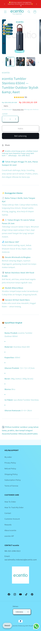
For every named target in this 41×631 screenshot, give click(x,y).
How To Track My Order (14, 507)
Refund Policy (10, 468)
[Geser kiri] (2, 62)
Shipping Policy (11, 474)
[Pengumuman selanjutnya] (36, 3)
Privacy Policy (10, 463)
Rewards (8, 524)
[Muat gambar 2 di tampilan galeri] (20, 61)
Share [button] (7, 145)
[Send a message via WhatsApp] (36, 626)
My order (8, 457)
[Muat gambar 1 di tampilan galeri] (10, 61)
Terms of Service (11, 486)
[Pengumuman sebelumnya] (4, 3)
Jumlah (5, 114)
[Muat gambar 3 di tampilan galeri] (30, 61)
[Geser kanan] (38, 62)
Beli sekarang (20, 136)
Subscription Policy (13, 480)
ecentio (15, 626)
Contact (8, 513)
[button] (5, 12)
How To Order (10, 502)
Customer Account (12, 519)
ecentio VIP (9, 536)
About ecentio (10, 530)
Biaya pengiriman (18, 109)
